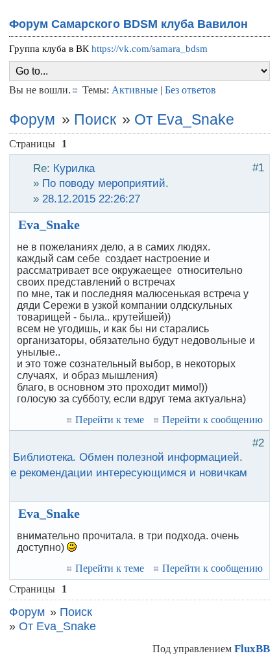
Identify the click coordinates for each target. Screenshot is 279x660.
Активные (135, 89)
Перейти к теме (109, 419)
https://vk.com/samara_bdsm (149, 48)
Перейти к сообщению (212, 419)
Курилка (74, 168)
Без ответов (190, 89)
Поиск (95, 119)
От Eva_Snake (184, 119)
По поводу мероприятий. (105, 183)
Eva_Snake (49, 224)
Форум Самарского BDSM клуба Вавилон (128, 24)
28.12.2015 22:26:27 (91, 198)
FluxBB (252, 648)
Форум (32, 119)
